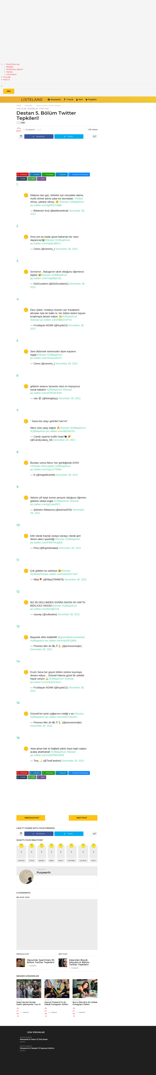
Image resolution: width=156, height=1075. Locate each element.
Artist (93, 860)
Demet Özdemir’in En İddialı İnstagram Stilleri (56, 1003)
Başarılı (41, 860)
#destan (80, 637)
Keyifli (61, 860)
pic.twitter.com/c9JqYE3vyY (45, 682)
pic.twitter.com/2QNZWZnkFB (47, 755)
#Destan (64, 201)
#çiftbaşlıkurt (77, 201)
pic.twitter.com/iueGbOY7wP (61, 574)
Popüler (92, 99)
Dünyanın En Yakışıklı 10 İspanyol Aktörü (37, 1048)
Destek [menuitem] (9, 72)
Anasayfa (56, 99)
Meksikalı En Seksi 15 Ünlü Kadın (34, 1039)
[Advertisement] (78, 18)
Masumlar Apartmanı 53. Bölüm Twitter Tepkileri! (41, 961)
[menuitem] (79, 89)
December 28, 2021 (67, 248)
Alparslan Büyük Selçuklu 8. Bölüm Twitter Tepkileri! (79, 962)
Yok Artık (83, 860)
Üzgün (31, 860)
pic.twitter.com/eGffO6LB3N (46, 392)
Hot (81, 99)
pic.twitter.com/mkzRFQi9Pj (60, 640)
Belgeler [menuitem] (9, 67)
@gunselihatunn (67, 637)
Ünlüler (21, 109)
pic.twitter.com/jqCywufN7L (45, 504)
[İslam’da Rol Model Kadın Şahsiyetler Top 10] (28, 988)
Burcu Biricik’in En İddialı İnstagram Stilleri (85, 1003)
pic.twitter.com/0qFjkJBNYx (45, 243)
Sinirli (51, 860)
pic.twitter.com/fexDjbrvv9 (44, 609)
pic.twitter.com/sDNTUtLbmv (61, 716)
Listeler (19, 1000)
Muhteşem (71, 860)
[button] (17, 99)
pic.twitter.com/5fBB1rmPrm (56, 319)
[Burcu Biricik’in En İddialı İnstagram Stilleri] (85, 988)
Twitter (44, 109)
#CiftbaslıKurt (61, 501)
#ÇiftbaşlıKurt (62, 240)
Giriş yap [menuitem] (6, 77)
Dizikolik (32, 109)
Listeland (32, 99)
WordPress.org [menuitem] (12, 64)
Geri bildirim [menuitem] (11, 74)
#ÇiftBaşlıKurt (59, 275)
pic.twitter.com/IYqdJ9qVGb (45, 278)
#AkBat (79, 198)
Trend (69, 99)
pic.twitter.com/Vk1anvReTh (46, 358)
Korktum (21, 860)
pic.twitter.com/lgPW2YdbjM (46, 205)
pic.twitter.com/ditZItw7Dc (60, 431)
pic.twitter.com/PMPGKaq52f (46, 542)
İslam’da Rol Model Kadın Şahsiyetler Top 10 (28, 1003)
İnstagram (48, 1000)
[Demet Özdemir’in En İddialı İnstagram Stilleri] (56, 988)
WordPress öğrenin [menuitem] (14, 69)
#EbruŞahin (47, 466)
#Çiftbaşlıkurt (72, 539)
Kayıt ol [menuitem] (6, 80)
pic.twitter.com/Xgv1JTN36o (46, 469)
